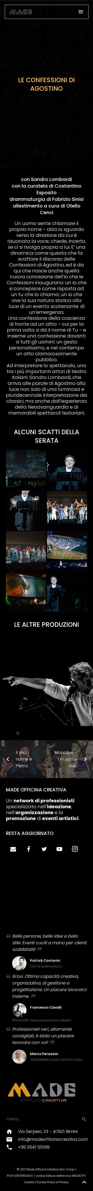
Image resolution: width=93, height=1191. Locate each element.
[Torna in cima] (84, 1182)
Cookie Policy (45, 1182)
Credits (29, 1182)
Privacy (63, 1182)
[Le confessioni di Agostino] (25, 469)
